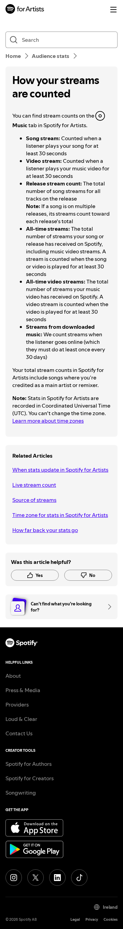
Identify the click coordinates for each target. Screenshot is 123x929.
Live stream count (34, 484)
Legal (75, 919)
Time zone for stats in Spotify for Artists (60, 515)
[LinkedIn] (57, 877)
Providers (17, 704)
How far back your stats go (45, 530)
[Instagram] (13, 877)
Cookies (111, 919)
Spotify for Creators (29, 778)
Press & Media (22, 690)
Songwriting (20, 792)
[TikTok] (79, 877)
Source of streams (34, 500)
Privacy (91, 919)
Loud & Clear (21, 719)
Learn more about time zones (48, 420)
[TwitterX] (35, 877)
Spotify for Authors (28, 764)
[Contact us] (107, 607)
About (13, 675)
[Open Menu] (113, 9)
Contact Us (18, 733)
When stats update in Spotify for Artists (60, 469)
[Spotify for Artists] (24, 9)
